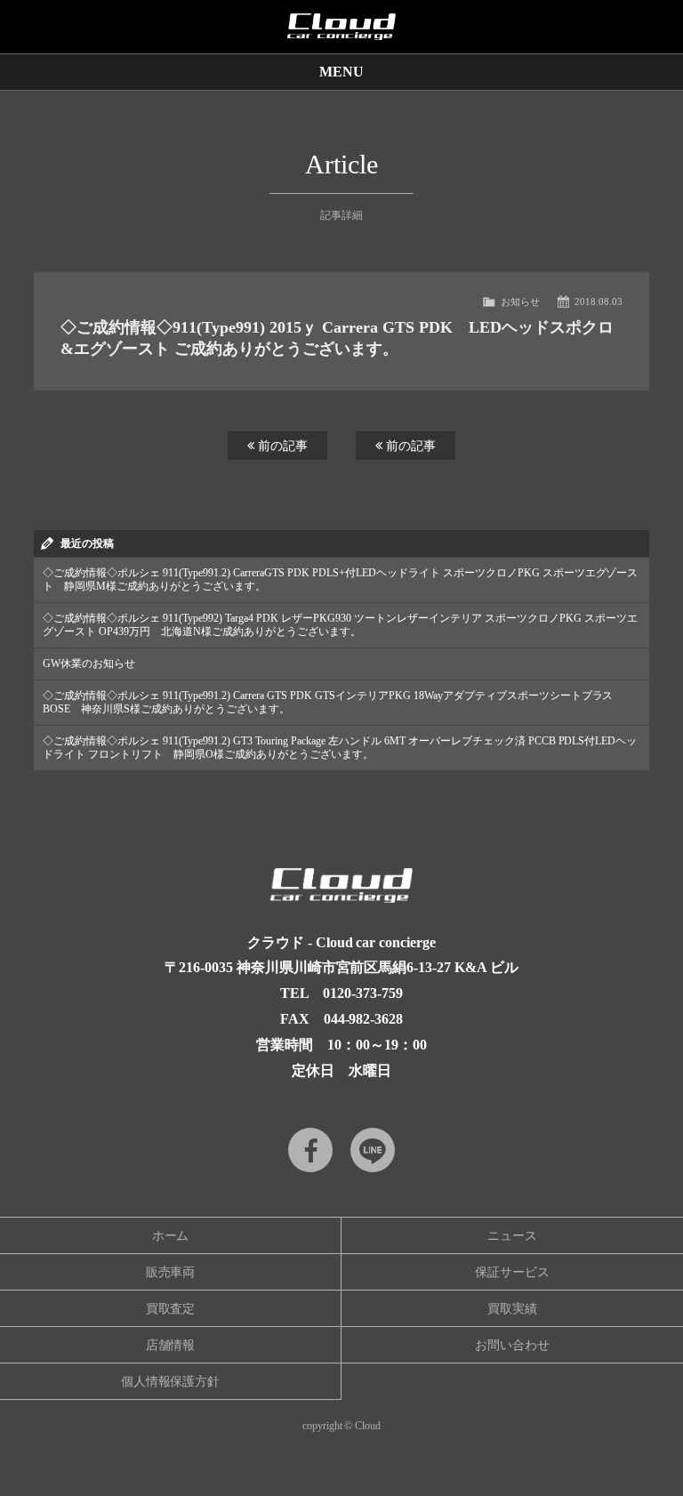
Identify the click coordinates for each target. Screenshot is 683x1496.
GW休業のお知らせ (89, 663)
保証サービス (512, 1272)
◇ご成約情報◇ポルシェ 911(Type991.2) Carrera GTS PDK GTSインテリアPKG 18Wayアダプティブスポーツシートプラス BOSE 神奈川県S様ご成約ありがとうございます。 (328, 702)
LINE (372, 1150)
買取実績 (512, 1308)
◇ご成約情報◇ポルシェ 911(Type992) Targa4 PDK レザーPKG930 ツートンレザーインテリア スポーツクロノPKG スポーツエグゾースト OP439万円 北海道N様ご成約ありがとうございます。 (340, 625)
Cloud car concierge (341, 26)
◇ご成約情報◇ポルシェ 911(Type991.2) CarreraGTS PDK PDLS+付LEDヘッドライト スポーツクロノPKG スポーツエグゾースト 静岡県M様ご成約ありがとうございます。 (340, 579)
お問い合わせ (512, 1345)
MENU (341, 71)
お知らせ (520, 301)
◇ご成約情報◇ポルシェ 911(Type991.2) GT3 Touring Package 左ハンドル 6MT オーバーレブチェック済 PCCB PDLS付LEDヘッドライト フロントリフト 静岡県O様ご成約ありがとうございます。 (340, 747)
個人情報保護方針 (171, 1381)
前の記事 (281, 445)
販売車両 (171, 1272)
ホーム (170, 1236)
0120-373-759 (363, 993)
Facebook (310, 1150)
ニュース (512, 1236)
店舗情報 (171, 1345)
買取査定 (171, 1308)
